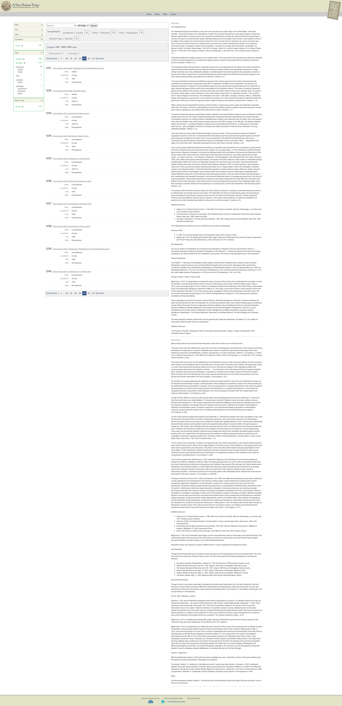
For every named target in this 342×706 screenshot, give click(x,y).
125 (89, 58)
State (16, 24)
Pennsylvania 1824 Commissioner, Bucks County (71, 136)
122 (75, 58)
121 (71, 58)
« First (48, 58)
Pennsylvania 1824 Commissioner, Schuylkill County (72, 272)
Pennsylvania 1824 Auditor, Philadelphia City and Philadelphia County (78, 68)
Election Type (19, 100)
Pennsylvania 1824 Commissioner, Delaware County (72, 181)
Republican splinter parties (20, 69)
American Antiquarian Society (151, 698)
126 (93, 58)
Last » (102, 58)
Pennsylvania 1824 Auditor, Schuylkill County (69, 91)
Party (16, 53)
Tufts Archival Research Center (173, 698)
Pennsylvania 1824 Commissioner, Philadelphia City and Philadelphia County (81, 249)
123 (80, 58)
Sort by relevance (55, 54)
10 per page (72, 54)
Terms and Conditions (193, 698)
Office (17, 34)
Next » (75, 47)
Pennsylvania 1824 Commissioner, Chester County (71, 159)
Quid (17, 76)
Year (16, 29)
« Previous (50, 47)
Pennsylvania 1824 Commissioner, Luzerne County (71, 226)
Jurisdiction (19, 39)
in (76, 25)
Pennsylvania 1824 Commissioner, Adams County (71, 113)
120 (66, 58)
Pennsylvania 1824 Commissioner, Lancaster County (72, 204)
